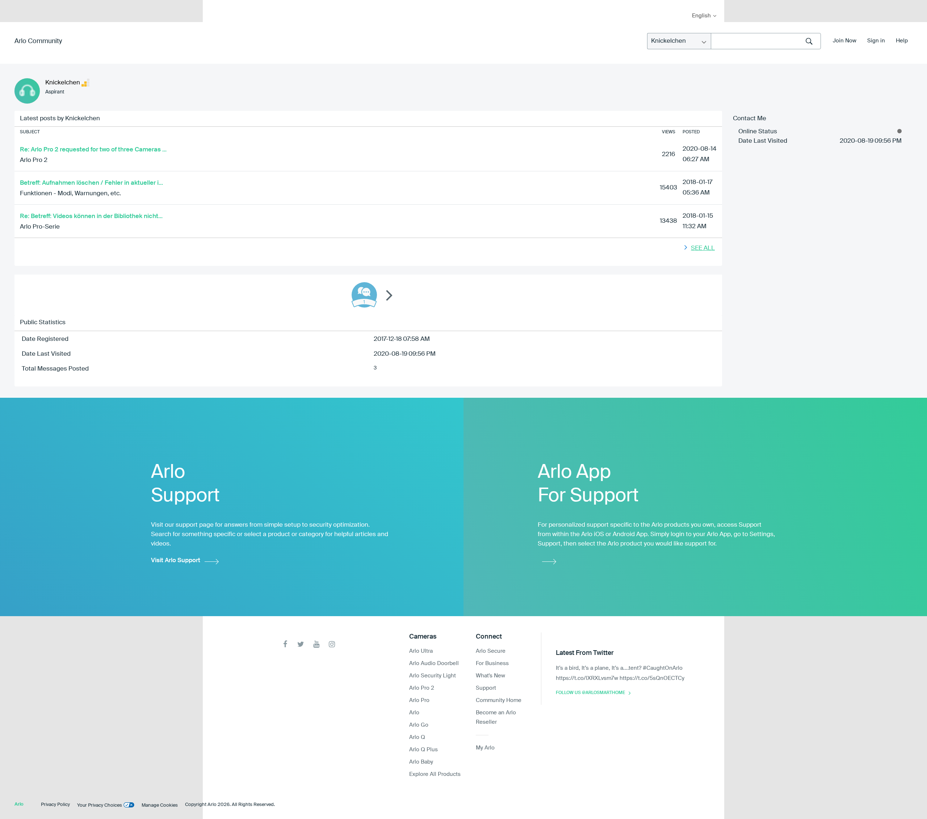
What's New (490, 675)
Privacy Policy (55, 804)
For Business (492, 663)
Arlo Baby (421, 762)
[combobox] (766, 41)
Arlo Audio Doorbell (434, 663)
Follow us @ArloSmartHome (590, 693)
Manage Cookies (160, 805)
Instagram (331, 644)
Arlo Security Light (432, 675)
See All (703, 248)
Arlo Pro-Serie (40, 227)
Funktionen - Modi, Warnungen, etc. (70, 194)
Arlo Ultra (421, 651)
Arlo (414, 712)
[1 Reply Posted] (364, 295)
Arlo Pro (419, 700)
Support (486, 688)
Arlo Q (417, 737)
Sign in (876, 40)
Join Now (844, 40)
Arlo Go (418, 725)
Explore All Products (435, 774)
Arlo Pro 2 (33, 160)
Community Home (498, 700)
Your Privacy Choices (99, 805)
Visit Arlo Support (175, 560)
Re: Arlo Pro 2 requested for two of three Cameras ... (93, 150)
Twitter (300, 644)
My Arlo (213, 4)
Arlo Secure (491, 651)
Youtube (316, 644)
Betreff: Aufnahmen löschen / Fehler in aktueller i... (91, 183)
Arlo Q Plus (423, 749)
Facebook (285, 644)
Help (902, 40)
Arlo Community (38, 41)
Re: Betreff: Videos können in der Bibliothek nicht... (91, 216)
